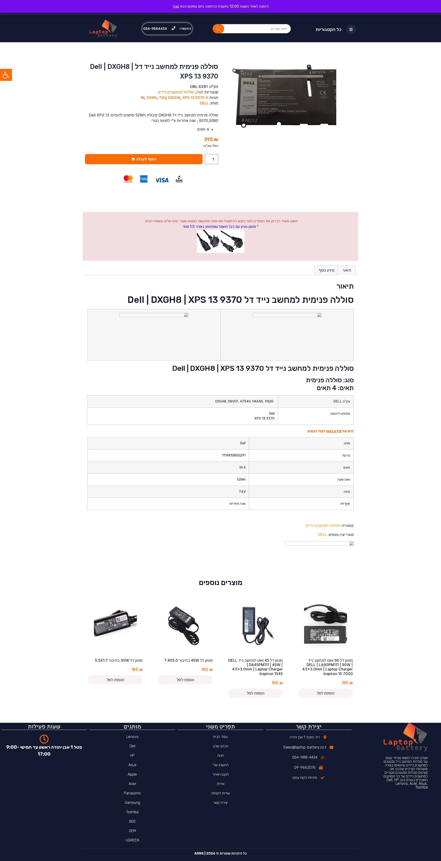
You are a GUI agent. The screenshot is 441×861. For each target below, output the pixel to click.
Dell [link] (199, 92)
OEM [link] (132, 831)
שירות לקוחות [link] (220, 793)
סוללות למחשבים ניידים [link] (176, 92)
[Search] (218, 28)
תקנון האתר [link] (220, 774)
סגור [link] (175, 6)
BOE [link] (132, 821)
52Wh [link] (152, 97)
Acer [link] (132, 784)
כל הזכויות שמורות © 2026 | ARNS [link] (220, 853)
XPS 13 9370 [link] (193, 97)
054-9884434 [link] (155, 29)
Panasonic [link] (132, 793)
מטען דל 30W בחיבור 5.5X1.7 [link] (119, 660)
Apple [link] (132, 774)
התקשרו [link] (185, 29)
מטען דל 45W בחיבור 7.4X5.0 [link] (188, 660)
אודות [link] (220, 784)
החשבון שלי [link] (221, 765)
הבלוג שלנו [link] (220, 746)
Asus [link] (132, 765)
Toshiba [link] (132, 812)
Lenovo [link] (132, 736)
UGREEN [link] (132, 840)
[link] (6, 75)
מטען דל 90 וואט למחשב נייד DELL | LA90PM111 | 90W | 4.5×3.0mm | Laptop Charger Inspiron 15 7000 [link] (327, 667)
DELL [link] (204, 103)
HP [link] (132, 755)
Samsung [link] (132, 802)
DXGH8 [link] (174, 97)
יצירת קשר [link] (220, 802)
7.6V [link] (162, 97)
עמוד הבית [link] (220, 736)
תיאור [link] (346, 270)
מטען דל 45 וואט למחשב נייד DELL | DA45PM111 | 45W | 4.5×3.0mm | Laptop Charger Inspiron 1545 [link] (255, 667)
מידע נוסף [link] (326, 270)
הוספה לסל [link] (325, 693)
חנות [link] (220, 755)
